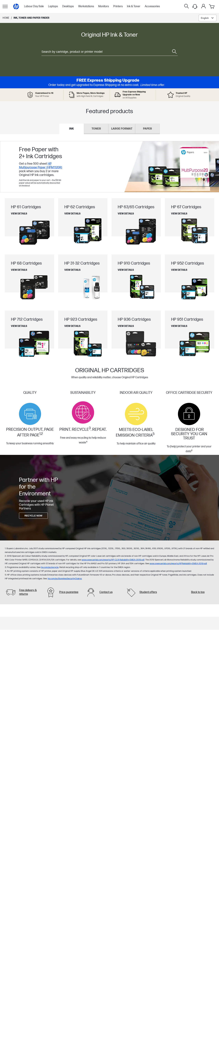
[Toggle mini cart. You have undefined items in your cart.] (212, 6)
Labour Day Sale (34, 6)
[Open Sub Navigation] (5, 6)
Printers (118, 6)
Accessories (152, 6)
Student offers (148, 592)
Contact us (106, 592)
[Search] (186, 6)
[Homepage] (16, 6)
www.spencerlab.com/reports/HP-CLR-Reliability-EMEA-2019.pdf (113, 559)
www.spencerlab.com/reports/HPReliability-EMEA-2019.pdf (178, 563)
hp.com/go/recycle (50, 567)
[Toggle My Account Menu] (203, 6)
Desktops (68, 6)
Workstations (86, 6)
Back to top (198, 592)
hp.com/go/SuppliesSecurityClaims (65, 578)
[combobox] (207, 18)
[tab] (71, 129)
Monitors (103, 6)
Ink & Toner (133, 6)
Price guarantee (68, 592)
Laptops (53, 6)
